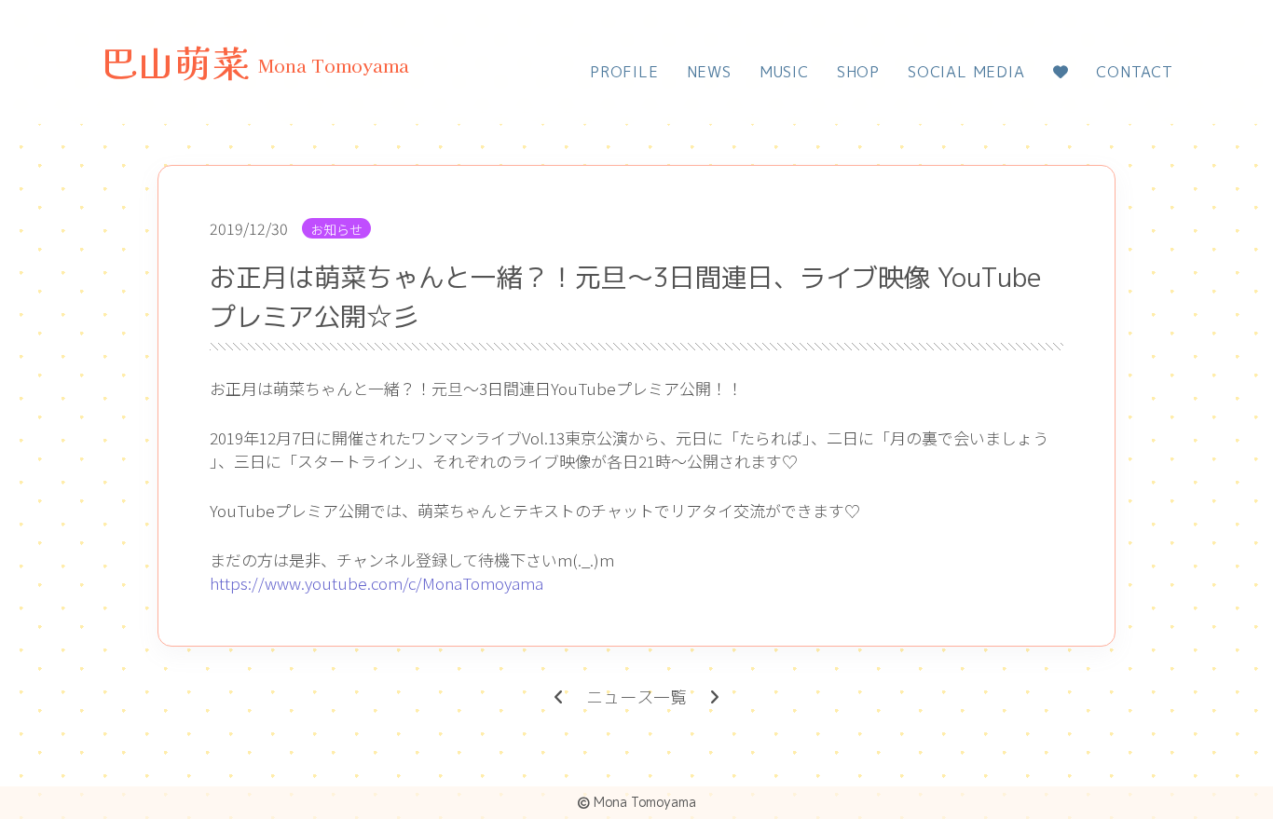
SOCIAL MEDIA (966, 71)
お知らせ (336, 229)
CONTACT (1134, 71)
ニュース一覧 (636, 697)
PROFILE (624, 71)
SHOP (858, 71)
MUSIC (784, 71)
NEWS (709, 71)
